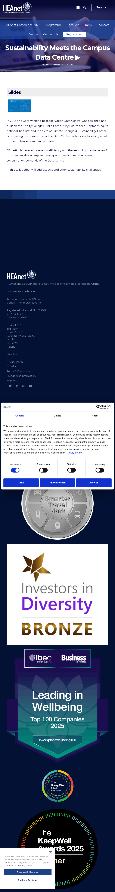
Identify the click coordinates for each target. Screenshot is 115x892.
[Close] (51, 853)
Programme (53, 25)
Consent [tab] (19, 415)
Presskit (11, 366)
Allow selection (58, 482)
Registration (74, 34)
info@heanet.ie (32, 302)
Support (12, 380)
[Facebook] (10, 385)
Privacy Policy (15, 361)
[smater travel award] (57, 503)
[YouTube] (30, 385)
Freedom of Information (21, 376)
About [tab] (95, 415)
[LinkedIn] (16, 385)
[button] (78, 7)
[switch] (43, 470)
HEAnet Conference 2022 (23, 25)
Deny (21, 482)
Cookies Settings (27, 880)
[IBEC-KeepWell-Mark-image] (57, 786)
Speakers (73, 25)
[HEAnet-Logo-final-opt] (17, 7)
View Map (12, 354)
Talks (88, 25)
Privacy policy (74, 452)
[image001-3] (57, 849)
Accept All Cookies (27, 872)
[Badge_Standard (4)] (57, 706)
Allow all (93, 482)
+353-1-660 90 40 (31, 299)
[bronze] (57, 594)
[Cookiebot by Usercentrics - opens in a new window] (98, 407)
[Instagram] (23, 385)
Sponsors (103, 25)
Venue (33, 34)
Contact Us (50, 34)
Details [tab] (57, 415)
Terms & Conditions (18, 371)
